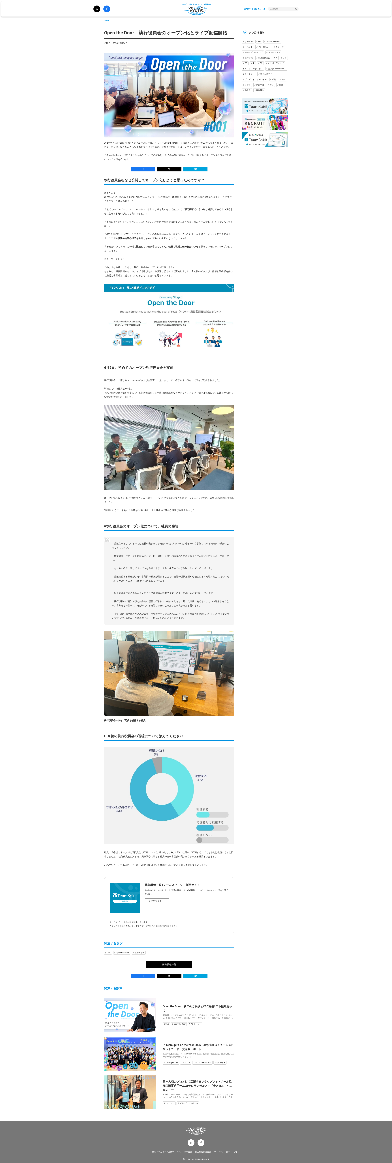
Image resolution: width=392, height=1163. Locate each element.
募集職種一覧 (169, 964)
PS (261, 63)
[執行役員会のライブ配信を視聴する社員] (169, 673)
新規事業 (260, 85)
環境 (274, 79)
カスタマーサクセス (203, 1063)
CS (246, 63)
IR (253, 63)
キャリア (280, 47)
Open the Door (122, 952)
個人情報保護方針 (203, 1152)
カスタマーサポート (277, 69)
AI (276, 58)
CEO (109, 952)
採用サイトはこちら (253, 9)
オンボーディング (276, 63)
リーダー (249, 41)
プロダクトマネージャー (256, 79)
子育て (248, 85)
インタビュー (195, 1024)
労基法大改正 (264, 58)
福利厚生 (260, 90)
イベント (186, 1063)
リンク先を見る (154, 901)
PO (259, 41)
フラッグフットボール (188, 1103)
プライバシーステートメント (227, 1152)
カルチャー (139, 952)
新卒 (272, 85)
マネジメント (274, 52)
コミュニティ (266, 74)
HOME (106, 20)
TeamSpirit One (171, 1063)
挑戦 (281, 85)
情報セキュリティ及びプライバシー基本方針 (172, 1152)
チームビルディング (254, 52)
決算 (284, 79)
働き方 (248, 90)
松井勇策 (249, 58)
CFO (284, 58)
